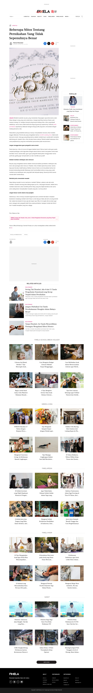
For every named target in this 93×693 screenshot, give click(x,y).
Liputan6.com (66, 678)
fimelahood (59, 16)
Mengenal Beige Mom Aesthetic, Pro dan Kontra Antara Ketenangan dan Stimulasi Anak (72, 586)
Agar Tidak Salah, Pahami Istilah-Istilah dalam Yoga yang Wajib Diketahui (46, 493)
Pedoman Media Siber (47, 684)
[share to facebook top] (45, 43)
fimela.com (40, 689)
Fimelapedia (47, 468)
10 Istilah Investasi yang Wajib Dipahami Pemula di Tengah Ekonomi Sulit (21, 493)
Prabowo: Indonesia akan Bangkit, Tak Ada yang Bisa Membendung (21, 622)
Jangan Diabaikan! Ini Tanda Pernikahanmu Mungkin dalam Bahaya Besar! (40, 309)
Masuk (78, 16)
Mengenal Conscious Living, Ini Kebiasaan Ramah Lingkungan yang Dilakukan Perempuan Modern (21, 457)
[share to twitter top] (48, 43)
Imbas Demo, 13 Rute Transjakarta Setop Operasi (46, 650)
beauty (39, 16)
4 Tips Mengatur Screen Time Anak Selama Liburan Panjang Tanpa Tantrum (46, 393)
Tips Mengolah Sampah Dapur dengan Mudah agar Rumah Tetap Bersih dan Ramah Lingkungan (46, 429)
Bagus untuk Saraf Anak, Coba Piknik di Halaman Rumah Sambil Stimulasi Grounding (20, 393)
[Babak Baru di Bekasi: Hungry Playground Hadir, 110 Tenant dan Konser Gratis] (66, 128)
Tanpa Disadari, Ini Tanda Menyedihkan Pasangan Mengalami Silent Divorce (41, 325)
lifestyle (26, 16)
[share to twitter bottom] (48, 242)
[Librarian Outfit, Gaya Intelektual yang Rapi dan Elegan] (72, 100)
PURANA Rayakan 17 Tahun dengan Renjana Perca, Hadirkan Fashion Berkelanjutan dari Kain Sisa (20, 429)
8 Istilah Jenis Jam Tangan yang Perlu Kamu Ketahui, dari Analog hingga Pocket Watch (21, 521)
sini (11, 227)
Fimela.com (66, 682)
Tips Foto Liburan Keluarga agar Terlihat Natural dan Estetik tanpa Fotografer (72, 393)
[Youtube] (21, 681)
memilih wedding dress (46, 135)
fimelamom (51, 16)
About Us (44, 678)
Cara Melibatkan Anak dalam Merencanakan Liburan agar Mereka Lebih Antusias (72, 365)
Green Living (47, 404)
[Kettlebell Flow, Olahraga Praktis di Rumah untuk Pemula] (66, 118)
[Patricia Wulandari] (11, 43)
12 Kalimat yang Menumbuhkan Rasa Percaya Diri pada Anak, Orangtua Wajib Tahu (21, 586)
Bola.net (65, 680)
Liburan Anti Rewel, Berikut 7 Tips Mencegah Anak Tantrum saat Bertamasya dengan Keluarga (21, 365)
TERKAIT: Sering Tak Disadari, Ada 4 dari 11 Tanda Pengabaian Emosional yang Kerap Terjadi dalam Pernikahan (33, 218)
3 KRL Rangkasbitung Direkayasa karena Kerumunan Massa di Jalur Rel (21, 650)
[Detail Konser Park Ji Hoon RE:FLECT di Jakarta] (66, 138)
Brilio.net (77, 680)
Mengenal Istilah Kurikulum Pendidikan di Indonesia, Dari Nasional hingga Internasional (46, 521)
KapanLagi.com (78, 682)
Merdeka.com (66, 684)
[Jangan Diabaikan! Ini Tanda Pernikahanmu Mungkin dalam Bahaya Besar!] (16, 310)
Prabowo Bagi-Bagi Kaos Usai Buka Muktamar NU (46, 622)
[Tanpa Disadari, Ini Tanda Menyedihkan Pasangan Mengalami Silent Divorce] (16, 328)
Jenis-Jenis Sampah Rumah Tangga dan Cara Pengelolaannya (72, 521)
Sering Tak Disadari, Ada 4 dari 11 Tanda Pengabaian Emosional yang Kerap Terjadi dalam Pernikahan (41, 291)
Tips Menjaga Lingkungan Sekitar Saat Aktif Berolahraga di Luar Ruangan (46, 457)
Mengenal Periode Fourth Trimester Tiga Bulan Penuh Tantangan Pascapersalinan (46, 586)
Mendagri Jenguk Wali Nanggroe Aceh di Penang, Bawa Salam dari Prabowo (72, 650)
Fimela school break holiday (47, 340)
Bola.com (77, 678)
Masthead (45, 680)
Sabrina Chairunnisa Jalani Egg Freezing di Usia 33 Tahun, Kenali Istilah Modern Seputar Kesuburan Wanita (72, 493)
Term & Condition (55, 680)
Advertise (44, 682)
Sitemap (53, 682)
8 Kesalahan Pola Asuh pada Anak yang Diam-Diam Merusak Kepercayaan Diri (46, 557)
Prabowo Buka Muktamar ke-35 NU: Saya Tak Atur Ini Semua (72, 622)
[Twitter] (18, 681)
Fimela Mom (47, 532)
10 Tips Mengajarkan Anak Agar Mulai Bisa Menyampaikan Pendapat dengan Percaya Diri (21, 557)
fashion (33, 16)
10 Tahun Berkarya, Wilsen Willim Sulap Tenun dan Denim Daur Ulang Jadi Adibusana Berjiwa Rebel (72, 457)
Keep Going (46, 662)
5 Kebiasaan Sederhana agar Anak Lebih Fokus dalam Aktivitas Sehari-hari (72, 557)
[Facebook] (10, 681)
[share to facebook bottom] (45, 242)
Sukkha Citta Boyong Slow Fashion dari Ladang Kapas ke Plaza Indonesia (72, 429)
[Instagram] (14, 681)
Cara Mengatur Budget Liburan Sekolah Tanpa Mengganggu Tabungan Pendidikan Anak (46, 365)
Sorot (47, 597)
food (45, 16)
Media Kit (54, 678)
